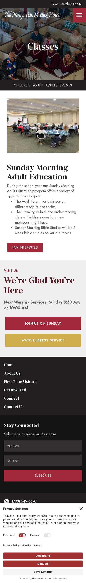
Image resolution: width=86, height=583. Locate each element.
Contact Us (13, 406)
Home (9, 365)
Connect (11, 398)
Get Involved (15, 390)
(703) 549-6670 (24, 501)
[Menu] (79, 15)
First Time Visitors (20, 381)
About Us (12, 373)
